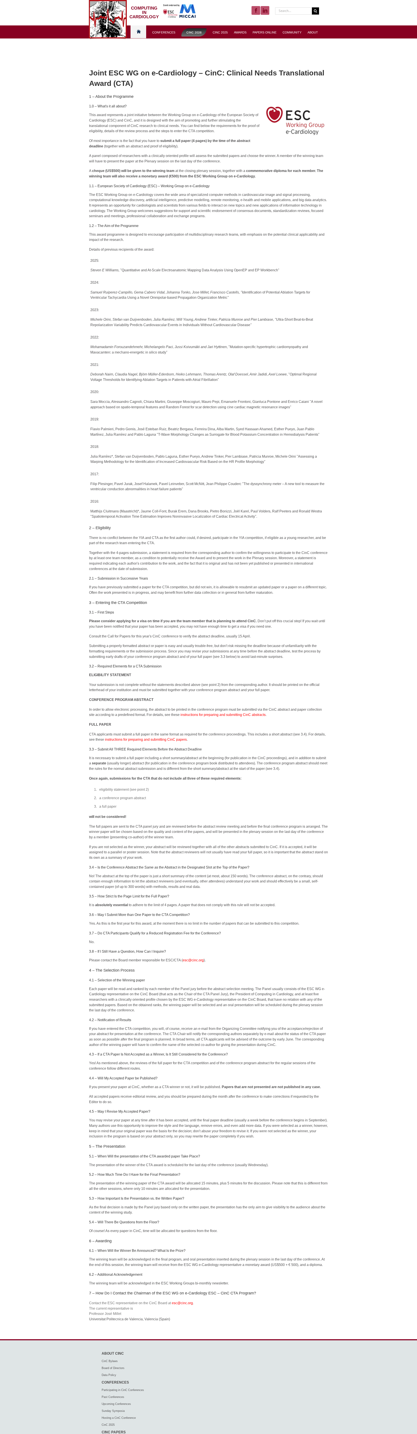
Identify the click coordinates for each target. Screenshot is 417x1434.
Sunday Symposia (113, 1410)
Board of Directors (113, 1368)
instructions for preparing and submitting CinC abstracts (223, 715)
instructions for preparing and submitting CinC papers (146, 739)
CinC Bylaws (110, 1361)
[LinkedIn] (265, 10)
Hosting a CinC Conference (119, 1417)
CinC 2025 (108, 1424)
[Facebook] (256, 10)
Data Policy (109, 1375)
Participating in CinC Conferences (123, 1390)
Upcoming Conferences (116, 1404)
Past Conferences (113, 1397)
